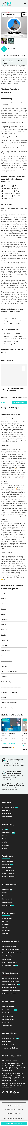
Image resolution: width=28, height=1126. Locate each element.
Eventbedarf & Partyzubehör (9, 692)
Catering (3, 635)
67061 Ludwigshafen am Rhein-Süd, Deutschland (15, 389)
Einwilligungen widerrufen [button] (14, 1113)
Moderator (4, 629)
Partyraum (4, 666)
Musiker (3, 609)
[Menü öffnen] (25, 3)
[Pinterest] (14, 1092)
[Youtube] (18, 1092)
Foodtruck (4, 645)
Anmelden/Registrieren (10, 1048)
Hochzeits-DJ (5, 593)
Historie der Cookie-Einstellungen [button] (14, 1109)
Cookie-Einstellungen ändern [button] (14, 1106)
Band (2, 603)
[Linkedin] (11, 1092)
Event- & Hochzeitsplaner (8, 708)
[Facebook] (3, 1092)
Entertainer (4, 619)
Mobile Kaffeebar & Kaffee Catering (11, 687)
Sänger (3, 614)
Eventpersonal (5, 650)
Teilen (24, 14)
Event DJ (3, 598)
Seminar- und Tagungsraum (9, 671)
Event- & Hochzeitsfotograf (9, 702)
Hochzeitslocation (6, 661)
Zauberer (3, 624)
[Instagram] (7, 1092)
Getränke (4, 676)
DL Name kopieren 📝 (8, 747)
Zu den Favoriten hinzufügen (9, 15)
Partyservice (4, 640)
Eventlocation (5, 656)
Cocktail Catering (6, 682)
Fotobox (3, 697)
